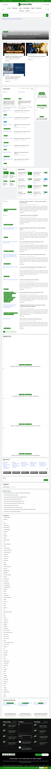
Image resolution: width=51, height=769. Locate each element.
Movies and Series (13, 31)
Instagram (30, 54)
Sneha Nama (22, 243)
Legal (20, 98)
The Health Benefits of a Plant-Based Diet (22, 117)
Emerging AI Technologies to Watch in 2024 (22, 138)
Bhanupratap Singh (9, 59)
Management (6, 622)
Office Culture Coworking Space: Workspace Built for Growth (32, 254)
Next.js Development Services (9, 642)
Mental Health (6, 628)
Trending (5, 210)
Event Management (7, 585)
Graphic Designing (7, 517)
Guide (5, 603)
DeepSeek (5, 564)
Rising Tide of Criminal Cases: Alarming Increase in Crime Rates (24, 102)
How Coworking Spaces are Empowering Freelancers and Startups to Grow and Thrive (10, 715)
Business (5, 537)
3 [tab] (43, 700)
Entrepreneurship (7, 297)
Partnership (5, 652)
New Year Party (6, 638)
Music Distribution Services (8, 314)
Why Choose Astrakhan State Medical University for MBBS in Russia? (42, 119)
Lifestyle (5, 135)
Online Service (6, 650)
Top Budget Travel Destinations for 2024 (21, 145)
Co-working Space (7, 328)
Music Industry (6, 634)
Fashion (30, 179)
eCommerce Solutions (8, 296)
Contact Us (26, 765)
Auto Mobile (5, 531)
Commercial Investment (7, 550)
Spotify (5, 673)
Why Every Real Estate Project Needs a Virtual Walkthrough (12, 743)
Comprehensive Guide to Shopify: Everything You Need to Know (44, 732)
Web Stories (38, 8)
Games (20, 8)
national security (6, 636)
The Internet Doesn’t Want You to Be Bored (37, 1)
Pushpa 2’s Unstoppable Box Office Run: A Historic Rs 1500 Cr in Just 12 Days (25, 425)
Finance (33, 8)
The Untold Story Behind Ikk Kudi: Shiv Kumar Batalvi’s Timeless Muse (25, 396)
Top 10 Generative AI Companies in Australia (43, 738)
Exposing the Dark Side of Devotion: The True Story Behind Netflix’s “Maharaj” (9, 102)
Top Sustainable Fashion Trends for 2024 (21, 110)
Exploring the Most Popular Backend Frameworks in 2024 (43, 743)
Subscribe (45, 754)
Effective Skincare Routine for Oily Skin (21, 159)
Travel (5, 149)
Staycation (5, 677)
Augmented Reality (7, 529)
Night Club (5, 646)
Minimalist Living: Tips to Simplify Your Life (22, 131)
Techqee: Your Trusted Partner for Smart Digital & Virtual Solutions (27, 743)
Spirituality (5, 669)
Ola (4, 648)
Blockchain (5, 535)
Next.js (5, 640)
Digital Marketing (6, 570)
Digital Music (6, 572)
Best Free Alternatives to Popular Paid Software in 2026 (31, 241)
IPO (4, 613)
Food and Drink (6, 156)
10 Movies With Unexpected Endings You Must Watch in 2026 (33, 267)
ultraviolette (5, 689)
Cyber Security (6, 293)
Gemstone (5, 601)
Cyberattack (6, 558)
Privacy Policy (38, 765)
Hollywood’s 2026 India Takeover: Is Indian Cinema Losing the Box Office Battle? (22, 35)
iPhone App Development (8, 611)
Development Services (8, 294)
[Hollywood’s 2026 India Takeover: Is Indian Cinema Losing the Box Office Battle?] (25, 29)
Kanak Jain (22, 308)
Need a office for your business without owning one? (31, 318)
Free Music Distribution (7, 597)
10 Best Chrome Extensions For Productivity (29, 279)
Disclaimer (44, 765)
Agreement (5, 519)
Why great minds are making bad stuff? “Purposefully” (12, 726)
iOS (4, 609)
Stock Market (6, 679)
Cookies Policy (32, 765)
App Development (6, 525)
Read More (30, 59)
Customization (6, 554)
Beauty (5, 163)
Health (5, 121)
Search (4, 478)
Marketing (13, 297)
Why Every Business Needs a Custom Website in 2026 (31, 292)
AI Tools (13, 181)
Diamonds (5, 568)
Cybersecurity (12, 293)
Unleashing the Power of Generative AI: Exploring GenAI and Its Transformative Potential (25, 715)
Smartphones (6, 665)
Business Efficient (6, 539)
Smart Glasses (6, 663)
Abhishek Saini (8, 79)
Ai (10, 181)
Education (7, 75)
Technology (15, 8)
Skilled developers (7, 661)
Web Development (7, 301)
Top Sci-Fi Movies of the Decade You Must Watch (22, 187)
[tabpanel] (10, 709)
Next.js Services (6, 644)
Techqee (10, 300)
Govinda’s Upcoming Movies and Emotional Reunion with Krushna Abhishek (25, 455)
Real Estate (24, 745)
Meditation (5, 626)
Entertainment (26, 8)
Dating (5, 562)
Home (9, 8)
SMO (4, 667)
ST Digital (5, 675)
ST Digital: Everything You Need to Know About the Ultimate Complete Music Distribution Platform (20, 509)
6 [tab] (47, 700)
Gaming (5, 599)
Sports (5, 671)
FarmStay (5, 589)
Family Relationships (7, 587)
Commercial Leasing (7, 552)
